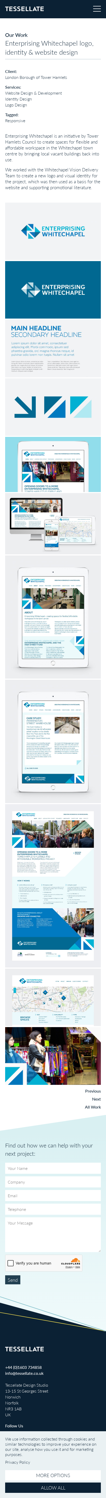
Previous (93, 1091)
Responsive (15, 120)
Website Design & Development (33, 93)
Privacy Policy (17, 1462)
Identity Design (18, 99)
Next (96, 1099)
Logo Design (16, 105)
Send (13, 1280)
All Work (93, 1107)
